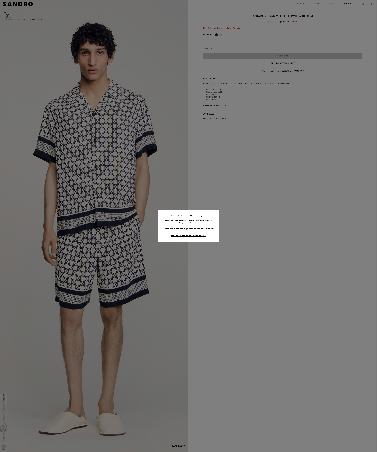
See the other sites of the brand (188, 235)
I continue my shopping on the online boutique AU (188, 228)
